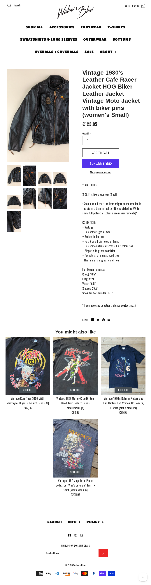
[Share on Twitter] (98, 319)
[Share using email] (108, 319)
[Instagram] (75, 535)
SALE (89, 51)
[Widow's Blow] (75, 16)
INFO (74, 522)
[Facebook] (69, 535)
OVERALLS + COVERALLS (57, 51)
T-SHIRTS (116, 27)
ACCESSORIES (62, 27)
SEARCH (54, 522)
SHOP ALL (34, 27)
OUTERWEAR (94, 39)
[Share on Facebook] (92, 319)
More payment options (100, 172)
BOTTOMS (122, 39)
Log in (127, 6)
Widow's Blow (79, 565)
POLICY (95, 522)
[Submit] (103, 553)
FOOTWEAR (91, 27)
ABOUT (108, 51)
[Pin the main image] (103, 319)
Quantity (86, 133)
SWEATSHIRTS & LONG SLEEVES (48, 39)
